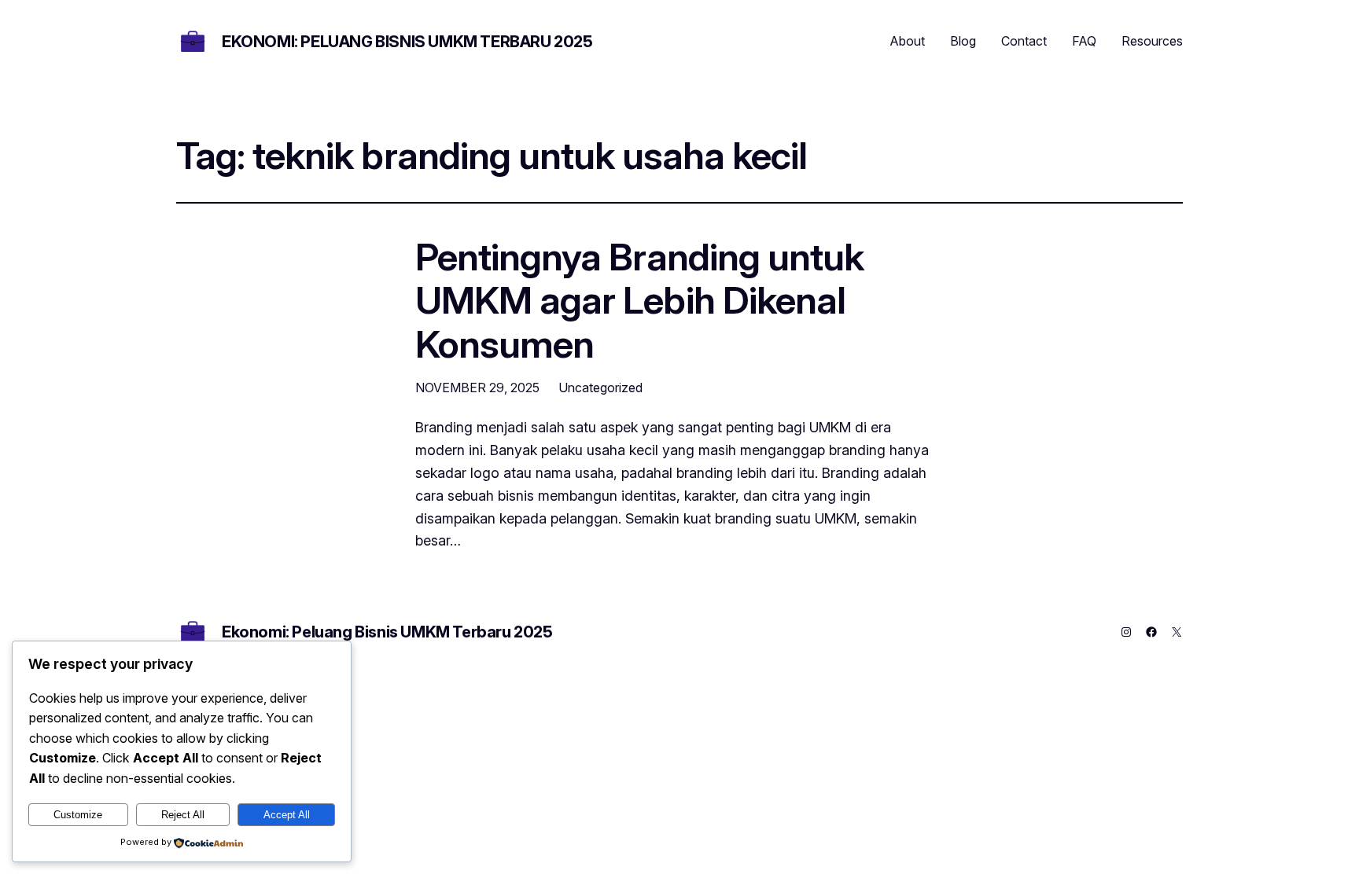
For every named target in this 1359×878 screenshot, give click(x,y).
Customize (77, 815)
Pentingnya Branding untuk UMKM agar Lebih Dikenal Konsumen (639, 300)
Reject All (182, 815)
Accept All (286, 815)
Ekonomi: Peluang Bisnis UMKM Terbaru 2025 (407, 41)
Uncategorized (600, 387)
